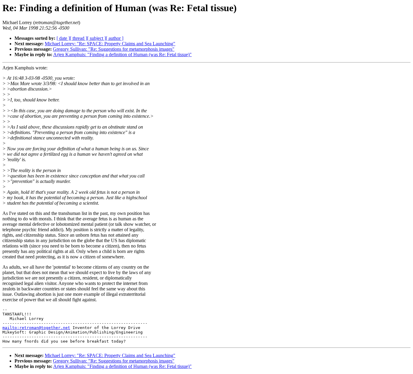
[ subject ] (96, 38)
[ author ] (114, 38)
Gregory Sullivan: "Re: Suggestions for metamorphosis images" (113, 49)
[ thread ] (78, 38)
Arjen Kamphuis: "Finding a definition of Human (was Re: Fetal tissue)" (122, 54)
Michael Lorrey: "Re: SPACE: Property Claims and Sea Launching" (110, 43)
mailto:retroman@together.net (36, 327)
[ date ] (63, 38)
